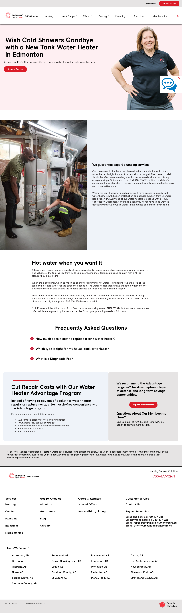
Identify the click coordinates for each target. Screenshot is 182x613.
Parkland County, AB (64, 572)
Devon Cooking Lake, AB (66, 561)
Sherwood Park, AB (142, 572)
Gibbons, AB (19, 566)
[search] (178, 17)
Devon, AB (18, 561)
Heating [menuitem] (49, 16)
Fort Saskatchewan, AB (144, 561)
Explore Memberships (143, 404)
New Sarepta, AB (141, 566)
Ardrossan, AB (20, 555)
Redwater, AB (99, 572)
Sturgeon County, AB (24, 583)
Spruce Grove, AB (22, 578)
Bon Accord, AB (100, 555)
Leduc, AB (57, 566)
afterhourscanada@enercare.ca (153, 525)
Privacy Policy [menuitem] (30, 603)
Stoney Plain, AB (100, 578)
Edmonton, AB (99, 561)
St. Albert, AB (59, 578)
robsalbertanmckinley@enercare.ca (155, 522)
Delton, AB (137, 555)
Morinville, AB (99, 566)
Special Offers (150, 3)
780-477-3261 (169, 3)
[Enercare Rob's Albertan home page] (23, 15)
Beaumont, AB (60, 555)
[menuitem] (69, 16)
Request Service (15, 69)
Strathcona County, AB (144, 578)
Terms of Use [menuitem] (40, 603)
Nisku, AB (17, 572)
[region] (91, 340)
